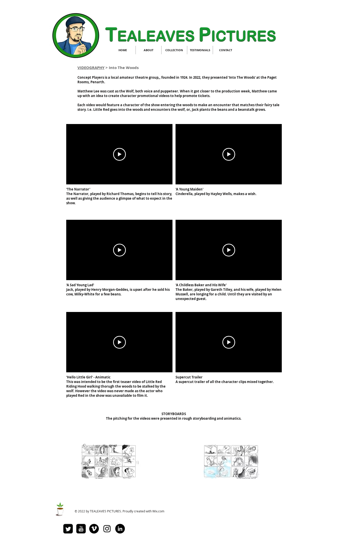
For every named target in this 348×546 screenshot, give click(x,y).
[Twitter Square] (68, 529)
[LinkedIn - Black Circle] (120, 529)
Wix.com (158, 511)
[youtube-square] (81, 529)
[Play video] (119, 154)
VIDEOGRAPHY (90, 67)
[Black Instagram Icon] (107, 529)
